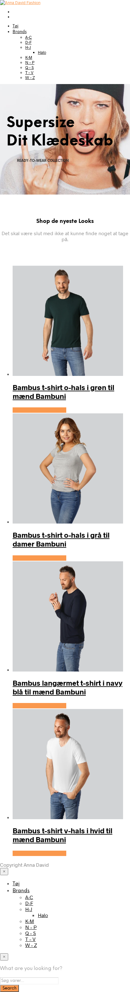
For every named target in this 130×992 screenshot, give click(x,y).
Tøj (15, 26)
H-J (28, 47)
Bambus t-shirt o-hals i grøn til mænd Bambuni (63, 391)
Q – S (29, 67)
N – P (29, 62)
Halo (42, 52)
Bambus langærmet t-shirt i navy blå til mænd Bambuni (67, 687)
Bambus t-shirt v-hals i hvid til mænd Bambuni (62, 835)
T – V (29, 72)
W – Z (30, 77)
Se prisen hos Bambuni (39, 410)
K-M (28, 57)
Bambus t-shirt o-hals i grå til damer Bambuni (61, 539)
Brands (20, 32)
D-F (28, 42)
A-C (28, 37)
